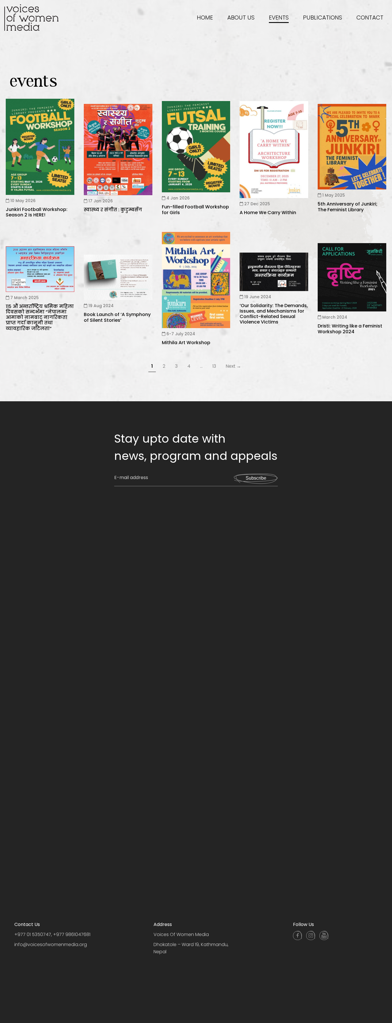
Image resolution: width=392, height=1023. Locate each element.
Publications (322, 17)
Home (205, 17)
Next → (233, 366)
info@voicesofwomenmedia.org (50, 944)
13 (214, 366)
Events (279, 17)
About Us (241, 17)
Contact (369, 17)
